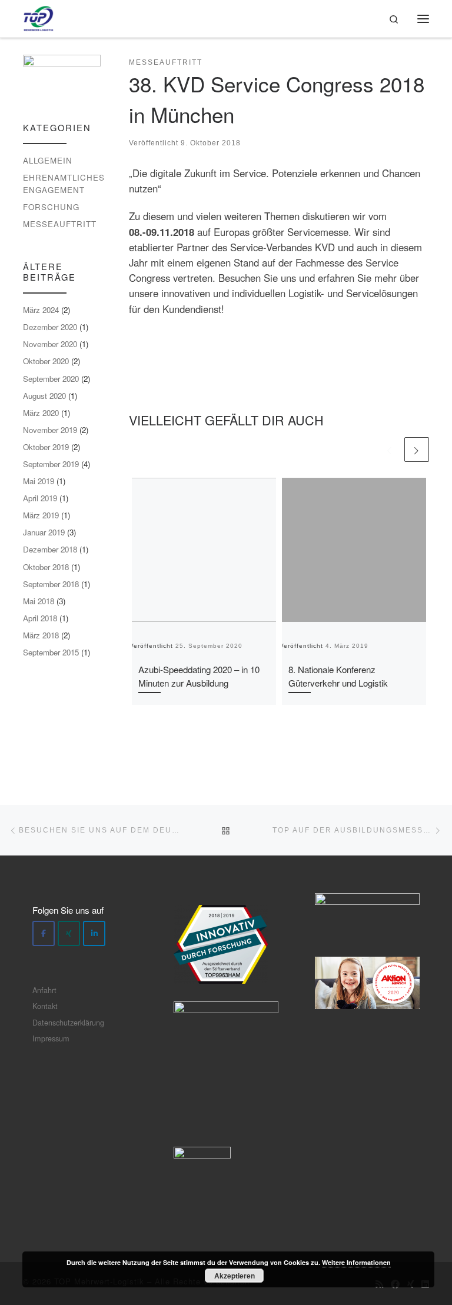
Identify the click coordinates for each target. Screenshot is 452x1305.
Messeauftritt (60, 223)
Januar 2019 (44, 532)
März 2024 (41, 309)
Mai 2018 (38, 601)
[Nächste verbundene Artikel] (416, 449)
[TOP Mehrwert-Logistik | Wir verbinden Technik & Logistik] (38, 16)
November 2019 (50, 429)
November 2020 (50, 343)
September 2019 (51, 464)
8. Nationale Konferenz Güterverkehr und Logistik (338, 676)
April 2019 (40, 498)
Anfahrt (44, 990)
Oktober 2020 (46, 361)
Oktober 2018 (46, 566)
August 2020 (44, 395)
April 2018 (40, 618)
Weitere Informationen (356, 1262)
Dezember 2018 (50, 549)
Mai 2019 (38, 481)
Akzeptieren (234, 1275)
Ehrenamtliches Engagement (64, 183)
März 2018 (41, 635)
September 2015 (51, 652)
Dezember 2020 (50, 326)
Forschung (51, 206)
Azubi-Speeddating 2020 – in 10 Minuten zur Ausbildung (199, 676)
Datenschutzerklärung (68, 1022)
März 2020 (41, 412)
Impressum (50, 1038)
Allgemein (47, 160)
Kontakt (45, 1005)
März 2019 (41, 515)
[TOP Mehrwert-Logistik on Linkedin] (94, 933)
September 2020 (51, 378)
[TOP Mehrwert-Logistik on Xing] (69, 933)
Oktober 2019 (46, 446)
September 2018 (51, 584)
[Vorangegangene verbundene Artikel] (389, 449)
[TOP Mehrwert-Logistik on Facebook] (43, 933)
